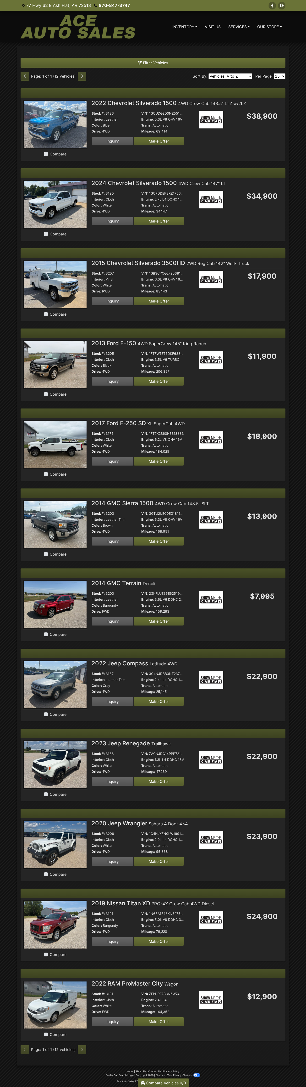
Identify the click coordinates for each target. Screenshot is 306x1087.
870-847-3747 (114, 5)
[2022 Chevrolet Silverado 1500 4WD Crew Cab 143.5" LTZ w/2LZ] (55, 124)
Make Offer (159, 141)
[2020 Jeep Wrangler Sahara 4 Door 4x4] (55, 844)
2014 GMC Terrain (123, 583)
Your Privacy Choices (179, 1075)
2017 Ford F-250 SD (138, 423)
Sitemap (160, 1075)
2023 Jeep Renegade (131, 743)
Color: (97, 125)
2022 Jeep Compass (134, 663)
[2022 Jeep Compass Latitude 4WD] (55, 684)
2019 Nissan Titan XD (153, 903)
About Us (141, 1071)
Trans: (146, 125)
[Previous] (25, 76)
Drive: (96, 131)
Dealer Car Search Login (120, 1075)
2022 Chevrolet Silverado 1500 (169, 103)
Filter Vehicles (155, 62)
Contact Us (154, 1071)
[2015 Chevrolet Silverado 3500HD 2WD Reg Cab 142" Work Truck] (55, 284)
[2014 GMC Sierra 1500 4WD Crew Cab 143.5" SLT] (55, 524)
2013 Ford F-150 (149, 343)
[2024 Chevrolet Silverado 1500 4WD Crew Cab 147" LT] (55, 204)
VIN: (144, 113)
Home (130, 1071)
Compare (58, 154)
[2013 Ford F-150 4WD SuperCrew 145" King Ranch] (55, 364)
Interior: (98, 119)
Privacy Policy (171, 1071)
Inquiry (113, 141)
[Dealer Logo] (77, 27)
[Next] (82, 76)
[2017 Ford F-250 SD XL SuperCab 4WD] (55, 444)
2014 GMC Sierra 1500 (150, 503)
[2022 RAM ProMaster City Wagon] (55, 1004)
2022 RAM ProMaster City (135, 983)
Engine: (147, 119)
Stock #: (98, 113)
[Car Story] (224, 120)
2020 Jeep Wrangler (140, 823)
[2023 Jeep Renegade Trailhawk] (55, 764)
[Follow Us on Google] (281, 5)
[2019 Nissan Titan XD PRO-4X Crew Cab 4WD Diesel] (55, 924)
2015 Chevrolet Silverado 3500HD (170, 263)
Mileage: (148, 131)
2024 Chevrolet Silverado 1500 (159, 183)
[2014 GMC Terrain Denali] (55, 604)
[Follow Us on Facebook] (272, 5)
